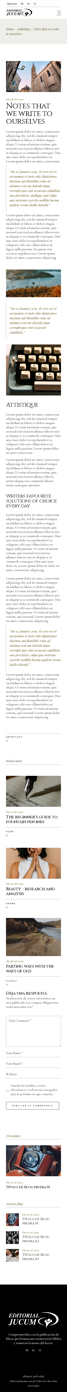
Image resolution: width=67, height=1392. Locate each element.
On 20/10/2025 (14, 1182)
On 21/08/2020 (14, 812)
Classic (11, 981)
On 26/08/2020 (15, 883)
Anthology (23, 29)
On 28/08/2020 (15, 99)
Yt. (35, 3)
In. (28, 3)
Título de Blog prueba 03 (35, 1256)
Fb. (22, 3)
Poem (10, 831)
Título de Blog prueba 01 (35, 1221)
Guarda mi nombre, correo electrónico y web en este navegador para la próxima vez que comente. (34, 1090)
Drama (11, 903)
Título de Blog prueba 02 (35, 1239)
